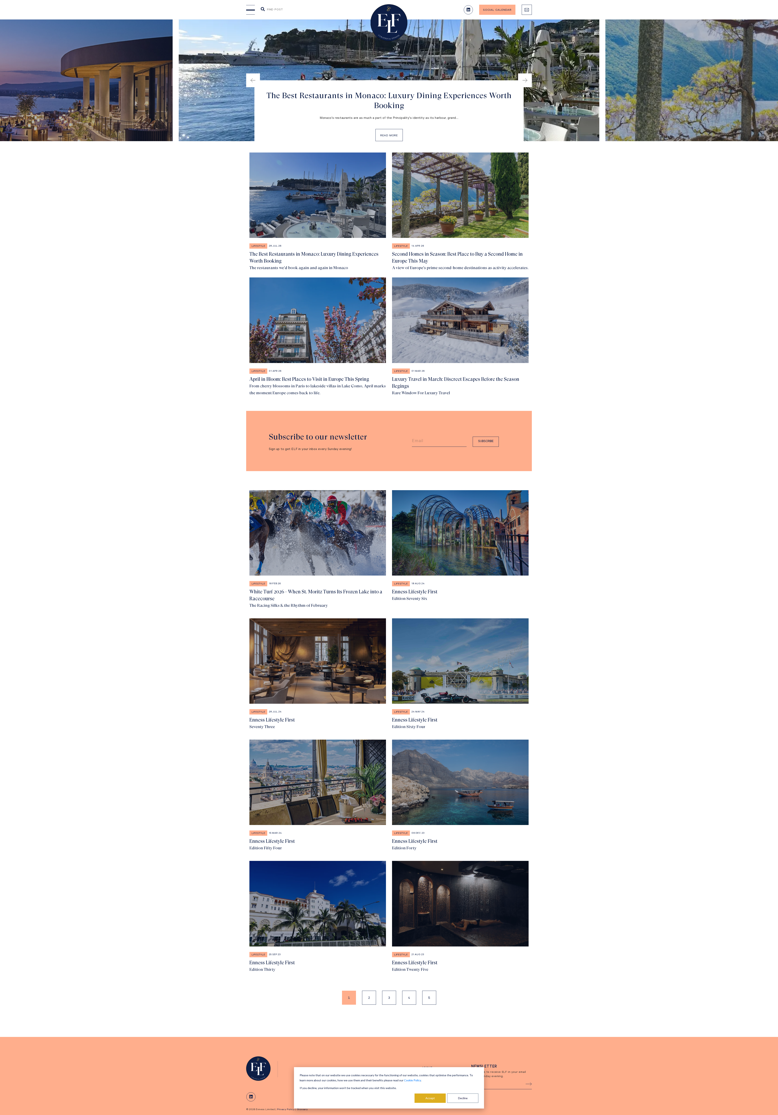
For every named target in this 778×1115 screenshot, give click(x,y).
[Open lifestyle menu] (250, 10)
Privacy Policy (286, 1109)
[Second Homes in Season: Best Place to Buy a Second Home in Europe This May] (460, 212)
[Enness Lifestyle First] (460, 549)
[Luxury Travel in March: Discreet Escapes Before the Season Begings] (460, 336)
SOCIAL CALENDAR (497, 10)
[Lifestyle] (260, 1068)
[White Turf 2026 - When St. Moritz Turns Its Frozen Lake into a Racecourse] (317, 549)
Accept (430, 1098)
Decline (463, 1098)
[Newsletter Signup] (527, 10)
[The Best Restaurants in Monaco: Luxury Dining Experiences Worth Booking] (317, 212)
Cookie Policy (412, 1080)
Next (525, 80)
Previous (253, 80)
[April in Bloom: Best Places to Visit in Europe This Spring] (317, 336)
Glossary (302, 1109)
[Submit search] (263, 9)
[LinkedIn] (468, 9)
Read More (389, 135)
